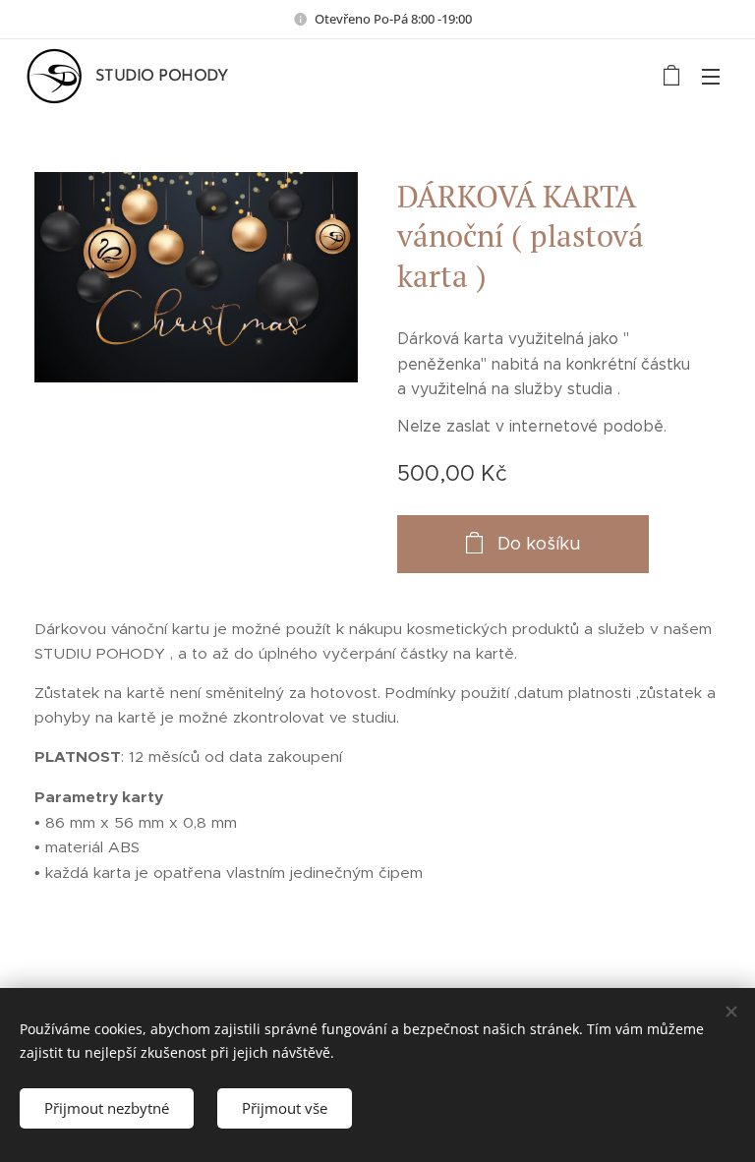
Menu (710, 75)
